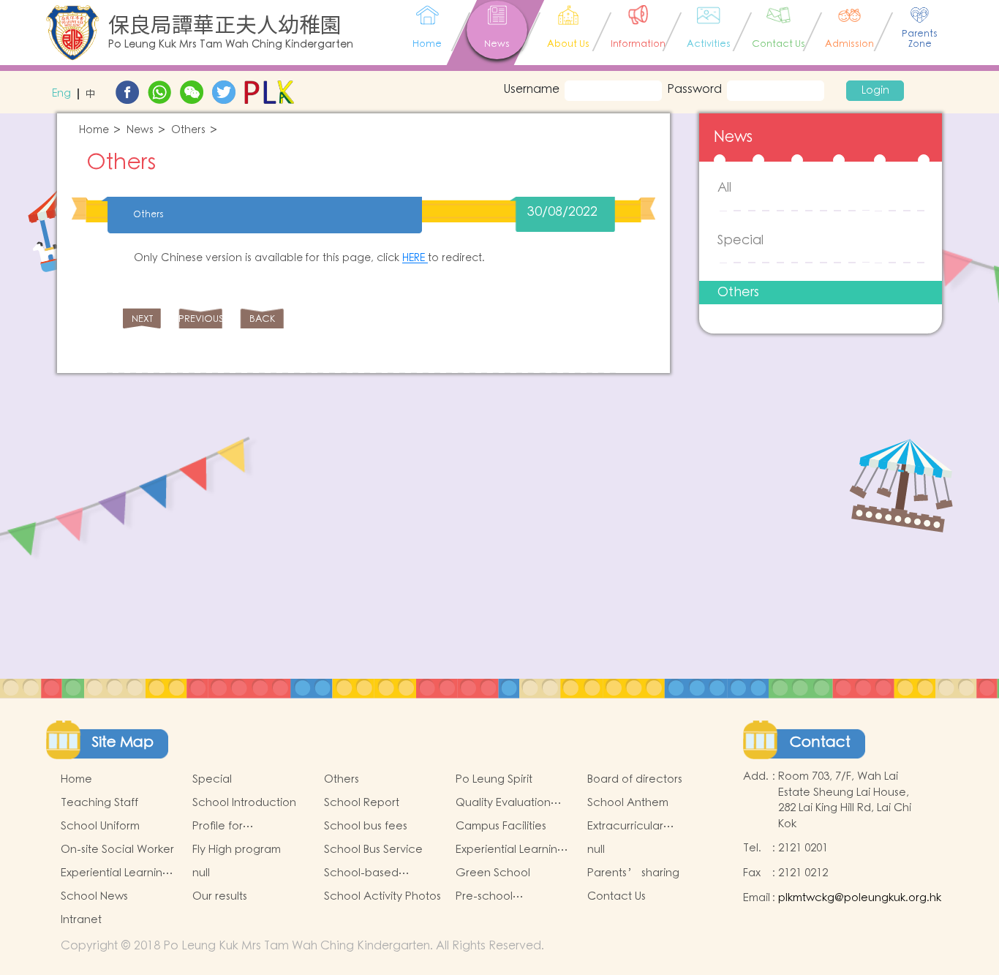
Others (188, 130)
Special (740, 240)
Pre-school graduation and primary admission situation (502, 897)
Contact (820, 742)
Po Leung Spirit (494, 779)
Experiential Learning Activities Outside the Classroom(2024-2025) (513, 850)
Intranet (81, 919)
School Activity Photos (382, 896)
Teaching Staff (99, 802)
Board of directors (634, 779)
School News (94, 896)
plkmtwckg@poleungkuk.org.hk (859, 898)
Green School (493, 873)
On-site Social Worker (117, 849)
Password (694, 89)
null (596, 849)
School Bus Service (373, 849)
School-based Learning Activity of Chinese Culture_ (374, 873)
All (724, 187)
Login (875, 90)
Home (94, 130)
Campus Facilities (501, 826)
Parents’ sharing (633, 873)
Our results (219, 896)
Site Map (123, 742)
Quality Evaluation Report (503, 803)
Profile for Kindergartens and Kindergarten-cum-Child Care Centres (243, 826)
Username (527, 89)
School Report (361, 802)
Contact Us (616, 896)
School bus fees (365, 826)
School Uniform (100, 826)
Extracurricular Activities (625, 826)
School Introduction (244, 802)
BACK (262, 319)
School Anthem (627, 802)
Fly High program (236, 849)
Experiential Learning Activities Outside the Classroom (116, 873)
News (140, 130)
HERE (415, 258)
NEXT (142, 319)
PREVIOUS (200, 319)
